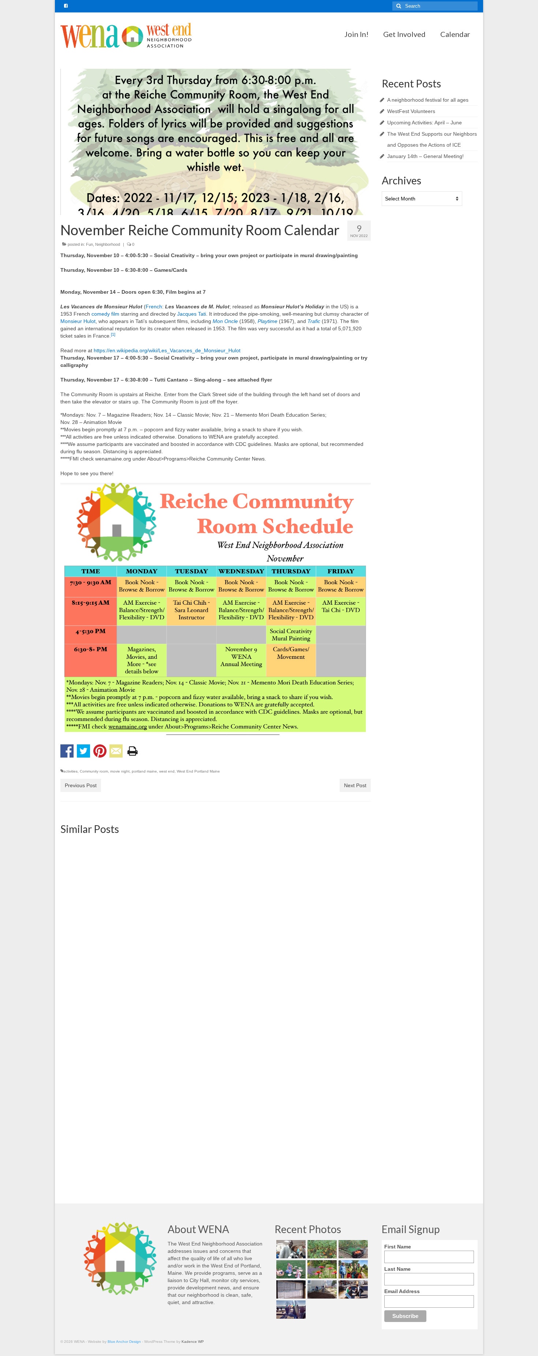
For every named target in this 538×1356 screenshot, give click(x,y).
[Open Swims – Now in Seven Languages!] (290, 1289)
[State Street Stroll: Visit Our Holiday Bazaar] (215, 889)
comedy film (105, 314)
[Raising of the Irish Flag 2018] (290, 1309)
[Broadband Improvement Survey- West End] (109, 889)
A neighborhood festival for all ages (427, 100)
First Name (397, 1247)
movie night (120, 771)
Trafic (313, 321)
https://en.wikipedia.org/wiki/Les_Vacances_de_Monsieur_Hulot (167, 350)
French (154, 306)
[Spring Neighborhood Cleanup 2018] (352, 1289)
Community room (94, 771)
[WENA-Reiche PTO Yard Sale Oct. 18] (321, 889)
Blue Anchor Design (124, 1342)
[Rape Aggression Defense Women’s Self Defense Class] (215, 1061)
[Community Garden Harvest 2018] (321, 1249)
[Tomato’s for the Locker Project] (352, 1249)
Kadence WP (193, 1342)
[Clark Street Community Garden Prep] (321, 1289)
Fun (89, 244)
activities (70, 771)
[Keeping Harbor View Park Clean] (352, 1269)
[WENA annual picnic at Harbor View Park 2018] (290, 1269)
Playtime (267, 321)
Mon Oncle (225, 321)
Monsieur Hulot (78, 321)
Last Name (397, 1269)
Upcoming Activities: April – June (424, 122)
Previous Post (81, 785)
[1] (113, 334)
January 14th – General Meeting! (425, 156)
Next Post (355, 785)
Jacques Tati (191, 314)
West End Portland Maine (198, 771)
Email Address (402, 1291)
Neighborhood (107, 244)
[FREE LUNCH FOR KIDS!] (109, 1061)
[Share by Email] (116, 751)
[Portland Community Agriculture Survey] (321, 1061)
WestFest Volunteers (411, 111)
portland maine (144, 771)
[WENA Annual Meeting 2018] (290, 1249)
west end (167, 771)
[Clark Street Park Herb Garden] (321, 1269)
